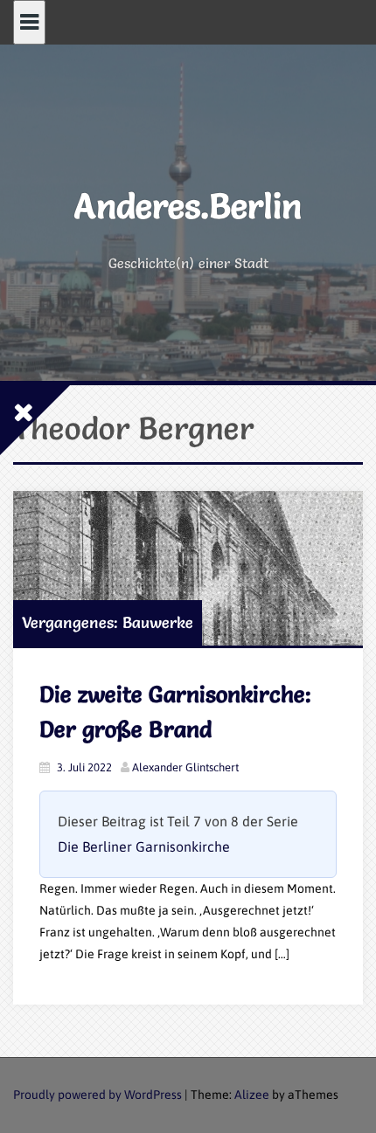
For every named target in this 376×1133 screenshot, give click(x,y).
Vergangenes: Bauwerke (107, 622)
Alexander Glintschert (185, 767)
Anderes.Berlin (188, 205)
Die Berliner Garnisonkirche (144, 846)
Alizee (251, 1095)
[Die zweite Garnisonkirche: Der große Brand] (188, 568)
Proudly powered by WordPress (97, 1095)
